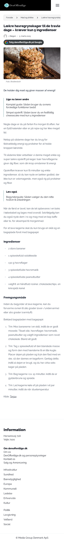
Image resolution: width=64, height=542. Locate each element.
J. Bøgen (12, 36)
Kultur (7, 503)
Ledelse (8, 493)
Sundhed (9, 474)
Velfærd (8, 519)
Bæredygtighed (12, 479)
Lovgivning (10, 514)
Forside (9, 17)
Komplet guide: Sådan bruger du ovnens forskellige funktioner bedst (28, 106)
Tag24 (13, 396)
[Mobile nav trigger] (57, 5)
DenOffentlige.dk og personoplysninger (25, 455)
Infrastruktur (10, 469)
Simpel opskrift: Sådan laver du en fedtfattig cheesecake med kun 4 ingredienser (30, 114)
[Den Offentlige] (27, 5)
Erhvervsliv (10, 498)
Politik (7, 510)
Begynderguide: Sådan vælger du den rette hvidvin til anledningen (30, 198)
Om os (7, 452)
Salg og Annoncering (15, 462)
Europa (8, 484)
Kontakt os (9, 459)
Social (7, 524)
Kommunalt (10, 488)
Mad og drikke (27, 17)
